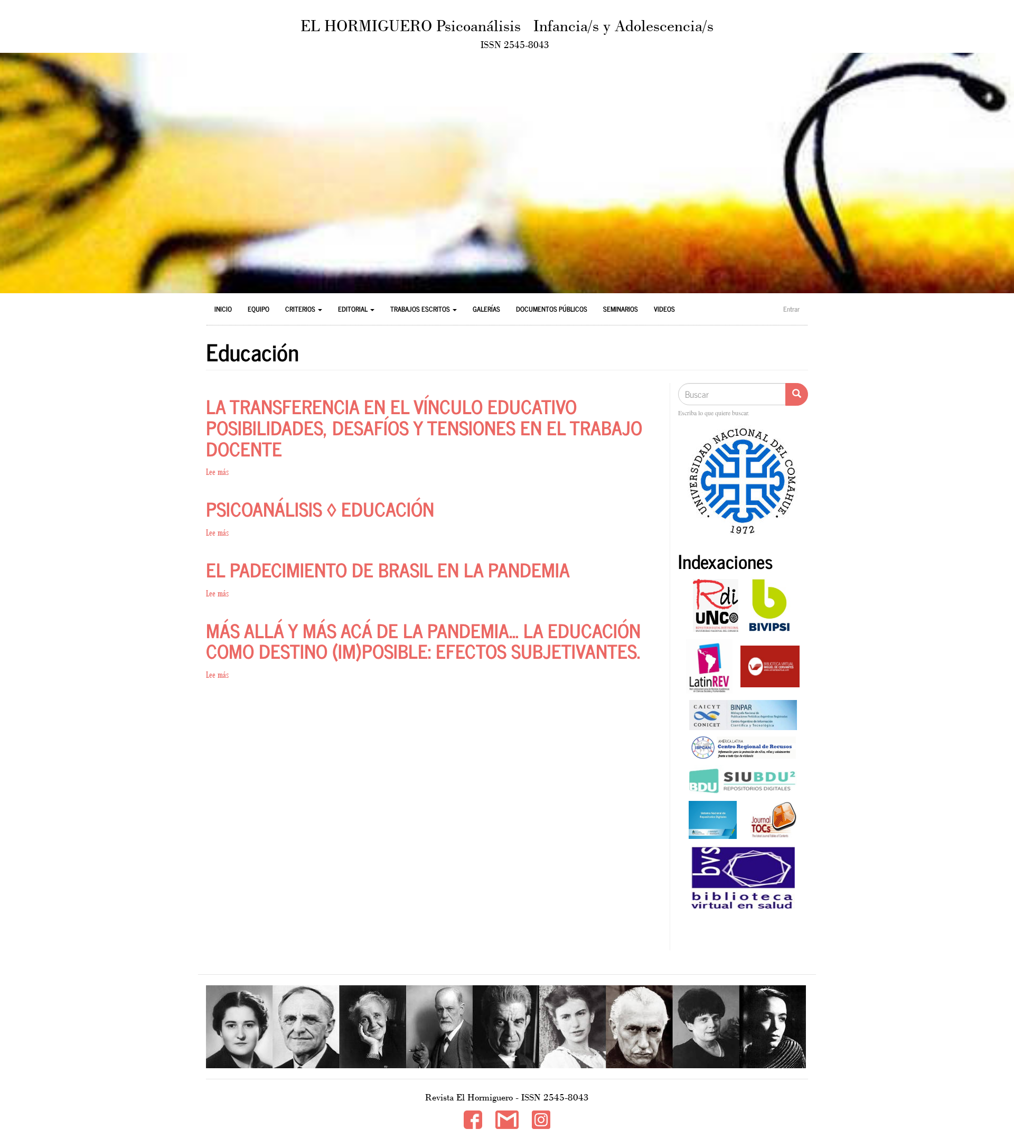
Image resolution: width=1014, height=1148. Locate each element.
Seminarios (620, 308)
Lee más (217, 472)
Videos (664, 308)
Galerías (486, 308)
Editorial (353, 308)
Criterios (301, 308)
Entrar (791, 308)
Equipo (258, 308)
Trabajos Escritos (421, 308)
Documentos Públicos (551, 308)
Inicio (223, 308)
